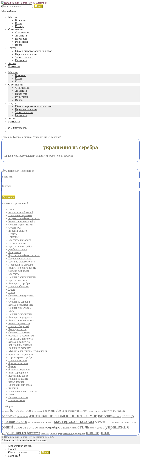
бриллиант (71, 410)
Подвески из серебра (20, 264)
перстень (100, 421)
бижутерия (37, 411)
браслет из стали (18, 363)
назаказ (86, 421)
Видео (19, 44)
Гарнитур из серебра (20, 357)
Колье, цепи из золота (21, 320)
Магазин (13, 72)
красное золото (14, 421)
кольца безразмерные (20, 304)
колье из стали (16, 400)
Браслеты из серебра (20, 246)
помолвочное (130, 422)
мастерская (66, 421)
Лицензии (21, 35)
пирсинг (13, 388)
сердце (42, 427)
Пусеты (12, 233)
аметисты (5, 411)
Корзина (14, 455)
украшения (117, 427)
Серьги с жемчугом (19, 307)
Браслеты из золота (19, 239)
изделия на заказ (18, 375)
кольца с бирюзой (18, 326)
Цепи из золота (17, 243)
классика (105, 416)
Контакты (14, 66)
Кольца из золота (18, 378)
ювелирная (79, 433)
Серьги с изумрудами (21, 295)
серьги (66, 427)
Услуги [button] (12, 47)
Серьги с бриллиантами (22, 276)
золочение (22, 416)
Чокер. (12, 298)
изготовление (42, 415)
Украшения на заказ (20, 384)
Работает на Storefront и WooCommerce (24, 440)
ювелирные (98, 432)
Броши (12, 366)
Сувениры (14, 227)
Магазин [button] (13, 17)
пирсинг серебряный (20, 212)
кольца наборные (18, 286)
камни (91, 415)
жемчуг (108, 410)
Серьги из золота (18, 397)
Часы (11, 209)
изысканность (70, 415)
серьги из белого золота (22, 267)
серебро (53, 427)
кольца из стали (17, 360)
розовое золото (26, 427)
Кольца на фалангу (19, 347)
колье (11, 292)
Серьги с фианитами (20, 224)
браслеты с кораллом (20, 354)
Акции (12, 63)
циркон (53, 433)
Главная (6, 137)
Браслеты (20, 20)
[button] (8, 11)
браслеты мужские (19, 369)
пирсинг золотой (18, 230)
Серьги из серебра (19, 301)
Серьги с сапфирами (20, 313)
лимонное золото (43, 421)
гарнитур (92, 411)
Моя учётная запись (19, 445)
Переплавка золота (26, 54)
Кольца (19, 26)
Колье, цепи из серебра (21, 221)
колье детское (16, 381)
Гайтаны (13, 236)
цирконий (65, 433)
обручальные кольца (20, 344)
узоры (101, 427)
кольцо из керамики (20, 215)
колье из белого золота (21, 261)
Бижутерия (14, 252)
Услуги (12, 103)
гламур (99, 411)
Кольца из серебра (19, 283)
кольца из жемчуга (19, 341)
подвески (110, 422)
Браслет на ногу (17, 280)
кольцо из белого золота (22, 391)
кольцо (128, 415)
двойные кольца (17, 249)
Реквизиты (21, 41)
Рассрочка (21, 60)
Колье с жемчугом (19, 323)
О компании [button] (15, 29)
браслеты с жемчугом (21, 335)
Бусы (11, 310)
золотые (9, 415)
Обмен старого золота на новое (33, 51)
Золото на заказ (24, 57)
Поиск (38, 6)
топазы (93, 428)
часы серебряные (18, 372)
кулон (11, 394)
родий (7, 427)
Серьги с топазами (19, 332)
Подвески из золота (19, 258)
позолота (119, 422)
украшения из (14, 433)
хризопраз (45, 433)
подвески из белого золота (24, 218)
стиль (83, 427)
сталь (74, 428)
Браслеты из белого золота (24, 255)
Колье (18, 23)
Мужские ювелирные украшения (27, 350)
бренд (60, 410)
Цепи (11, 289)
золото (119, 410)
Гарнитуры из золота (20, 338)
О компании (22, 32)
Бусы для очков (17, 329)
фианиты (33, 433)
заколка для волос (18, 270)
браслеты (49, 410)
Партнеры (21, 38)
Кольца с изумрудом (20, 317)
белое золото (20, 410)
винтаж (82, 410)
